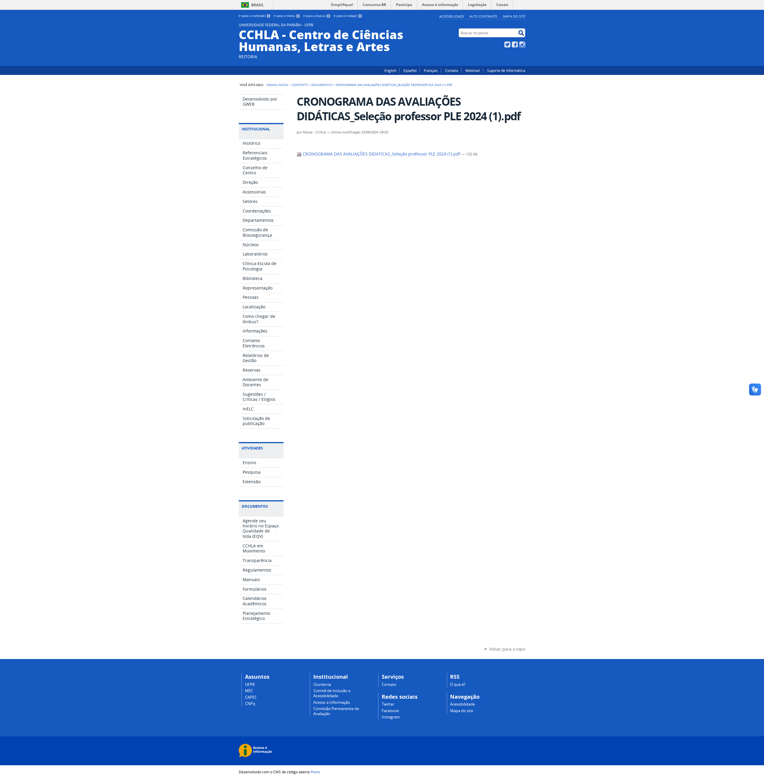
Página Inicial (277, 85)
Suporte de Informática (506, 70)
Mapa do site (514, 16)
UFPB (250, 684)
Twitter (507, 44)
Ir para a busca (316, 16)
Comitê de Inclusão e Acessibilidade (331, 693)
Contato (451, 70)
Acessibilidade (451, 16)
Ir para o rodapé (347, 16)
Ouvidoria (322, 684)
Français (431, 70)
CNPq (250, 703)
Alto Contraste (483, 16)
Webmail (472, 70)
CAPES (250, 697)
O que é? (458, 684)
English (390, 70)
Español (410, 70)
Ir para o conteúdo (254, 16)
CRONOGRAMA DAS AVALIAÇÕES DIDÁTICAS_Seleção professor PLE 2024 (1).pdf (381, 154)
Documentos (321, 85)
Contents (300, 85)
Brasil (257, 4)
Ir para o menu (286, 16)
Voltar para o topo (507, 649)
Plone (315, 771)
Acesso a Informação (331, 702)
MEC (249, 690)
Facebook (515, 44)
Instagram (522, 44)
